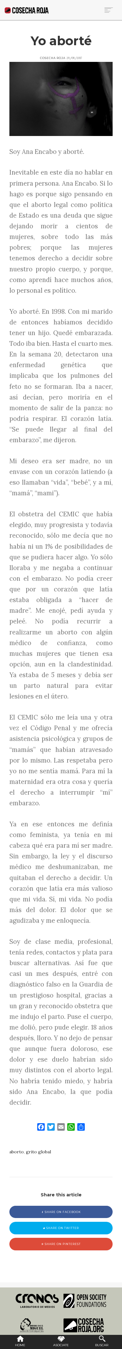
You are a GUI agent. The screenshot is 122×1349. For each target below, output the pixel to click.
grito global (38, 1152)
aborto (16, 1152)
